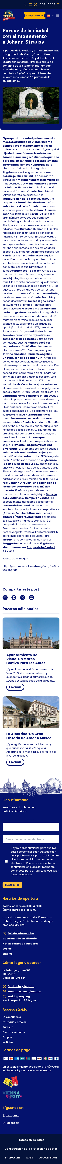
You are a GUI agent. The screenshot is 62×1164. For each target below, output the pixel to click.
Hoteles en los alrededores (20, 943)
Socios (7, 948)
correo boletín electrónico (21, 820)
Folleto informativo (21, 933)
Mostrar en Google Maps (24, 991)
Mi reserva (57, 4)
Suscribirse (12, 885)
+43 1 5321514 (25, 4)
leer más (16, 687)
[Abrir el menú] (57, 16)
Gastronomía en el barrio (20, 938)
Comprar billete (34, 15)
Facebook (12, 1123)
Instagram (12, 1115)
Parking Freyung (19, 996)
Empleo (8, 954)
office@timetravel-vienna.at (30, 4)
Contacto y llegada (21, 986)
